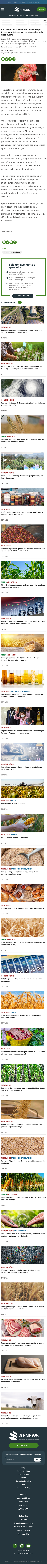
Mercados (6, 327)
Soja (13, 801)
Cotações (23, 1505)
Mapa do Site (23, 1534)
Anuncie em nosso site (23, 1523)
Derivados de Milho (20, 691)
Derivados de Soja (24, 1488)
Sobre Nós (23, 1516)
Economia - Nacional (12, 252)
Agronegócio (7, 364)
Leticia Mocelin (7, 50)
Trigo (4, 436)
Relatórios (23, 1502)
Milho (4, 582)
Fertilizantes (21, 1231)
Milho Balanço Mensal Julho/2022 (14, 838)
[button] (3, 59)
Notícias (23, 1494)
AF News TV (23, 1509)
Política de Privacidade (23, 1527)
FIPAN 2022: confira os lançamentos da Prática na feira (22, 908)
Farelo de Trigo (18, 869)
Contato (23, 1519)
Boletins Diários (23, 1498)
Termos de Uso (23, 1530)
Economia (6, 728)
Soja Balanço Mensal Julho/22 (13, 803)
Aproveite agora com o (23, 2)
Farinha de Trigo (23, 1471)
